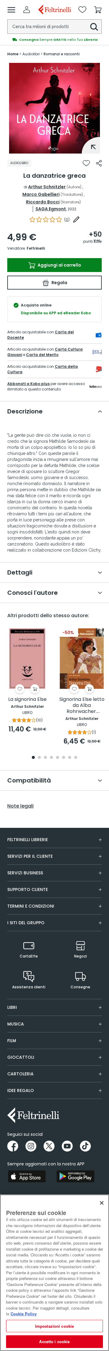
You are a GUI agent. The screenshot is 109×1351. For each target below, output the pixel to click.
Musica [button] (15, 1024)
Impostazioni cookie (54, 1326)
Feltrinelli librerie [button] (27, 840)
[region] (54, 1272)
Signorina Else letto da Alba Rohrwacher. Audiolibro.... (81, 705)
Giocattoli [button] (20, 1057)
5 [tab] (57, 758)
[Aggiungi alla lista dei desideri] (86, 163)
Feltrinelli (36, 248)
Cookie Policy (24, 1314)
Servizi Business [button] (25, 873)
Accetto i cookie (54, 1341)
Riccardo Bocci (43, 202)
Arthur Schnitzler (47, 187)
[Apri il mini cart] (97, 9)
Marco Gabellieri (41, 194)
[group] (54, 39)
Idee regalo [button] (20, 1090)
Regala (59, 283)
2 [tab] (39, 758)
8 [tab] (75, 758)
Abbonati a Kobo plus (28, 383)
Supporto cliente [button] (27, 889)
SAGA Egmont (50, 209)
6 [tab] (63, 758)
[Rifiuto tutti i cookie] (101, 1203)
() (67, 219)
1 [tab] (54, 149)
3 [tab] (45, 758)
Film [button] (11, 1041)
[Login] (26, 10)
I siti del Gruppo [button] (26, 923)
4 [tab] (51, 758)
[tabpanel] (54, 108)
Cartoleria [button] (20, 1074)
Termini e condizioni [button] (30, 906)
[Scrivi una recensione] (76, 219)
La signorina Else (27, 699)
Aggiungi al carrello (59, 265)
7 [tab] (70, 758)
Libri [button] (12, 1007)
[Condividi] (99, 163)
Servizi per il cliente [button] (30, 856)
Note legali (20, 806)
